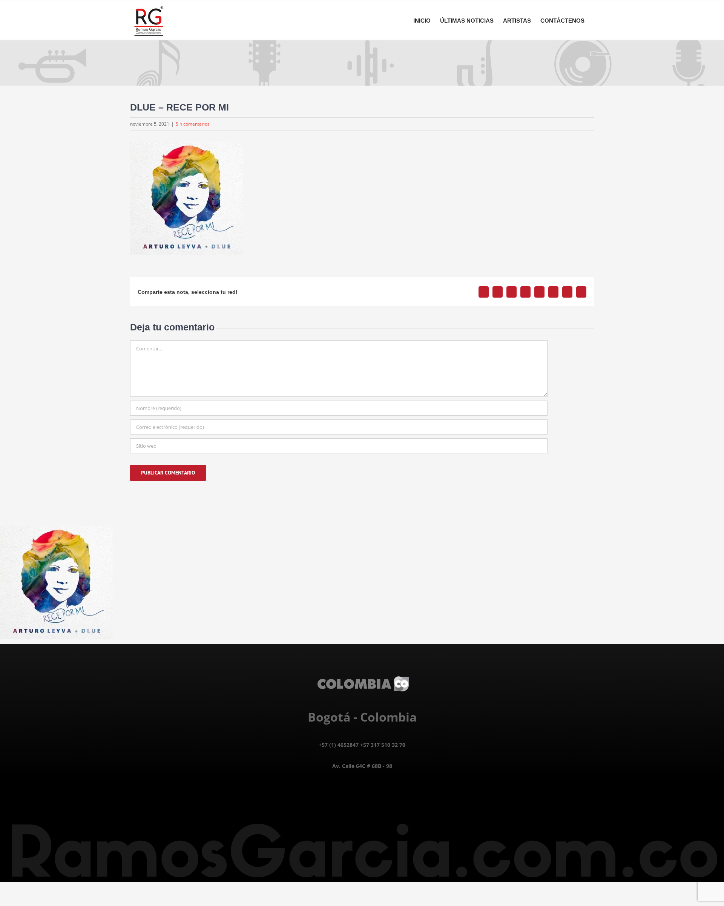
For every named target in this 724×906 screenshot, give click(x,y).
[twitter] (362, 805)
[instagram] (379, 805)
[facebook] (345, 805)
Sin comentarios (193, 124)
